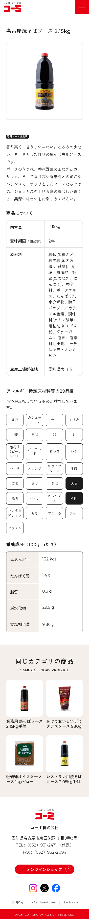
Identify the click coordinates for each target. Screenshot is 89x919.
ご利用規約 (17, 902)
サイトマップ (71, 902)
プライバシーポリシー (43, 902)
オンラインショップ (44, 869)
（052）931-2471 (41, 845)
